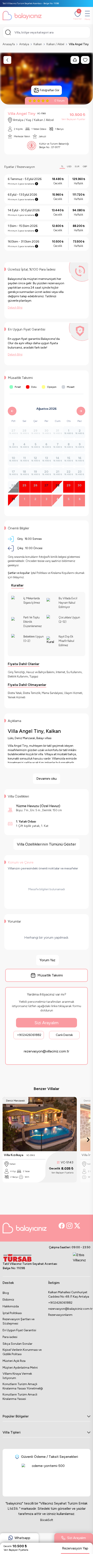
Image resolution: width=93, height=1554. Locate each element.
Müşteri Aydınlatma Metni (20, 1367)
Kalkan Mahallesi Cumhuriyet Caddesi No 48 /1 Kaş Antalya (68, 1294)
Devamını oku (46, 778)
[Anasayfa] (22, 15)
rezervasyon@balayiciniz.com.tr (69, 1309)
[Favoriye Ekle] (73, 1101)
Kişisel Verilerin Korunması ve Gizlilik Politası (22, 1352)
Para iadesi (10, 1337)
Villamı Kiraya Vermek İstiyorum (17, 1376)
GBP (85, 166)
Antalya (24, 44)
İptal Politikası (12, 1313)
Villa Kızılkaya (13, 1155)
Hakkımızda (11, 1306)
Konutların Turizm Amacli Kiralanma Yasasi (20, 1397)
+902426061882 (29, 1035)
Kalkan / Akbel (55, 44)
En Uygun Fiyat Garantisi (19, 1330)
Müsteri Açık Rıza (14, 1361)
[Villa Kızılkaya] (40, 1124)
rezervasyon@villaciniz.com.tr (46, 1051)
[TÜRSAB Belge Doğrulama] (30, 1258)
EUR (77, 166)
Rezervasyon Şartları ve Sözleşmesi (18, 1321)
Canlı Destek (64, 1035)
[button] (19, 1540)
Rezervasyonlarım (60, 1315)
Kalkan (38, 44)
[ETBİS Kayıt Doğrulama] (81, 1262)
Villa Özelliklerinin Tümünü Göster (46, 844)
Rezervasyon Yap (75, 1548)
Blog (6, 1293)
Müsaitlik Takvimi (50, 975)
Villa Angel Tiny (79, 44)
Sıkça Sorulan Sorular (17, 1344)
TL (62, 166)
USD (69, 166)
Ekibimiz (8, 1299)
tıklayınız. (18, 577)
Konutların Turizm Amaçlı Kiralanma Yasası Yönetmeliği (23, 1386)
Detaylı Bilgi (15, 307)
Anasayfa (9, 44)
